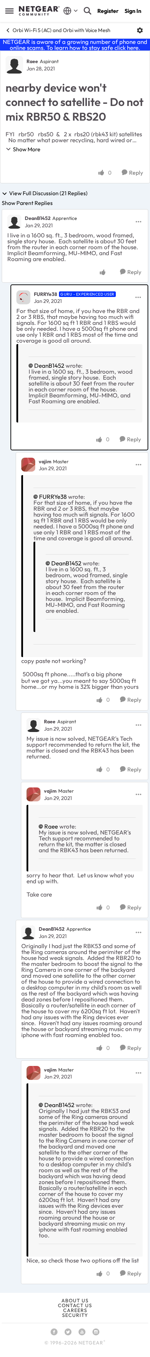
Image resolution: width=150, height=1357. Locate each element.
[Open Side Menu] (9, 11)
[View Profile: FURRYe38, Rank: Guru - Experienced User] (23, 297)
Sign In (133, 10)
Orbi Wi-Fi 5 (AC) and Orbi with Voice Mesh (61, 30)
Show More (26, 149)
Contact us (75, 1305)
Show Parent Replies (27, 203)
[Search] (87, 11)
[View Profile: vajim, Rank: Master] (28, 465)
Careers (75, 1310)
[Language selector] (70, 11)
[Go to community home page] (39, 11)
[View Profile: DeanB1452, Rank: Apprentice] (14, 222)
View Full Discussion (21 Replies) (48, 193)
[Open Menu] (140, 30)
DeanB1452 (38, 218)
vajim (45, 461)
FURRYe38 (45, 294)
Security (75, 1315)
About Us (75, 1300)
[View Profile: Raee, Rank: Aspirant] (14, 65)
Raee (32, 61)
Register (108, 10)
